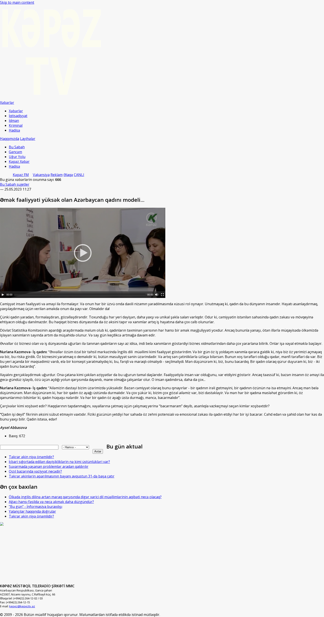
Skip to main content (17, 2)
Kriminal (15, 125)
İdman (14, 120)
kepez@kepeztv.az (22, 606)
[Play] (3, 294)
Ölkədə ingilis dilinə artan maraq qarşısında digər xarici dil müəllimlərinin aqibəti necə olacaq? (85, 496)
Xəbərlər (16, 110)
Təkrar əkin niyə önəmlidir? (31, 456)
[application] (82, 253)
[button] (83, 253)
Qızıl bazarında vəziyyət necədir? (35, 471)
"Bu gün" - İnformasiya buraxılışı (35, 506)
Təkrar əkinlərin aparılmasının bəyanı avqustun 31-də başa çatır (61, 476)
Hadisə (14, 130)
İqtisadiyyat (18, 115)
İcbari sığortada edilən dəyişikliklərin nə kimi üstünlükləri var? (59, 461)
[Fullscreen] (162, 294)
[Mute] (156, 294)
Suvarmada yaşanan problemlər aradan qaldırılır (48, 466)
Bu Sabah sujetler (14, 184)
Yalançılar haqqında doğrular (32, 511)
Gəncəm (15, 151)
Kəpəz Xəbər (19, 161)
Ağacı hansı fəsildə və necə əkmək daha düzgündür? (51, 501)
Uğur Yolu (17, 156)
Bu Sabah (17, 147)
